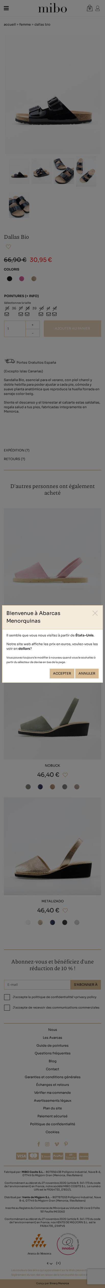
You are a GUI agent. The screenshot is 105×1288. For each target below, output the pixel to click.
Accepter (62, 674)
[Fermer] (95, 613)
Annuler (86, 674)
